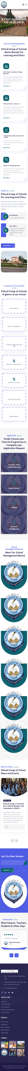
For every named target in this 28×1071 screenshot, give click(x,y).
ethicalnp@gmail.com (10, 988)
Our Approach (5, 1007)
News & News (5, 1027)
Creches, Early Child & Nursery (14, 466)
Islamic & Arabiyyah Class (11, 165)
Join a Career (5, 1012)
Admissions (4, 1024)
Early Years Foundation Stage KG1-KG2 (12, 73)
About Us (4, 1001)
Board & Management (8, 1010)
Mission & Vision (6, 1004)
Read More (6, 86)
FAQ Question (5, 1030)
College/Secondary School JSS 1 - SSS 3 (13, 136)
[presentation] (12, 840)
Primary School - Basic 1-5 (11, 104)
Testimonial (4, 1033)
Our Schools (4, 1022)
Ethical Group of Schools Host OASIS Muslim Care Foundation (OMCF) (13, 806)
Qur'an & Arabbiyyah (14, 527)
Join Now (6, 870)
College (14, 507)
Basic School (14, 488)
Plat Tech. (21, 1068)
